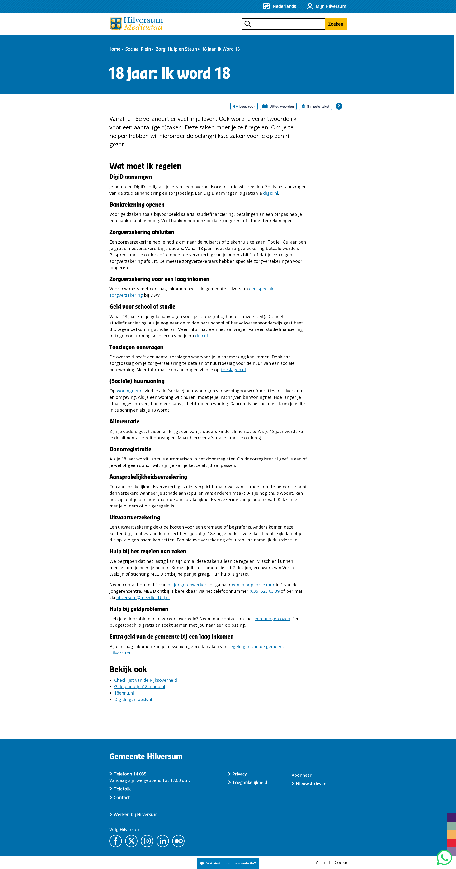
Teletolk (122, 789)
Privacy (239, 774)
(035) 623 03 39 (265, 591)
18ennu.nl (124, 693)
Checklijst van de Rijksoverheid (145, 680)
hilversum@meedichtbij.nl (143, 597)
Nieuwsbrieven (311, 783)
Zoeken (335, 24)
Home (114, 49)
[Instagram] (147, 841)
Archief (323, 862)
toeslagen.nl (233, 369)
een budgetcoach (272, 618)
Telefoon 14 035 (130, 774)
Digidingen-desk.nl (133, 699)
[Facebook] (115, 841)
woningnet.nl (130, 391)
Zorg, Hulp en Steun (176, 49)
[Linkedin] (163, 841)
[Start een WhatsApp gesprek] (444, 857)
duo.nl (201, 335)
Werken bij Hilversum (136, 814)
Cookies (343, 862)
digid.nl (270, 193)
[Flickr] (178, 841)
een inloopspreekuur (253, 584)
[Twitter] (131, 841)
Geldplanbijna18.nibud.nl (139, 686)
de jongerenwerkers (188, 584)
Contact (122, 797)
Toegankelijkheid (249, 782)
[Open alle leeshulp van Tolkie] (339, 106)
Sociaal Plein (138, 49)
